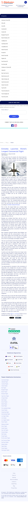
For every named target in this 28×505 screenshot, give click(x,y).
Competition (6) (5, 46)
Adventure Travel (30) (6, 20)
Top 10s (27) (4, 87)
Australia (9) (4, 29)
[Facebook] (12, 125)
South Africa (20, 359)
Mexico (9, 363)
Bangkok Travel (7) (5, 34)
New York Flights (4, 430)
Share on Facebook (6, 319)
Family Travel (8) (5, 55)
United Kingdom (19, 356)
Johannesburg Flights (5, 414)
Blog (14, 486)
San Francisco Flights (5, 440)
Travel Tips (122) (5, 96)
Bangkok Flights (4, 389)
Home (14, 473)
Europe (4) (3, 52)
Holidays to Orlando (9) (6, 67)
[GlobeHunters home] (7, 2)
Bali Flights (3, 388)
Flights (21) (4, 58)
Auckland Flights (4, 384)
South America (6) (5, 82)
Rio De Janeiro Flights (5, 438)
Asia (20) (3, 26)
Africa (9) (3, 23)
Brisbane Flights (4, 393)
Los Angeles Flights (5, 420)
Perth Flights (4, 434)
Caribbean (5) (4, 40)
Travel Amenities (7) (5, 90)
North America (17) (5, 76)
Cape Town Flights (5, 396)
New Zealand (10, 359)
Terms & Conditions (14, 479)
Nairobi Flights (4, 428)
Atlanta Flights (4, 386)
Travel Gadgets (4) (5, 93)
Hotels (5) (3, 70)
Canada (11, 366)
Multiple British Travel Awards (7, 6)
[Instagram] (15, 125)
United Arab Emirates (14, 370)
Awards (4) (4, 32)
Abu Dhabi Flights (5, 380)
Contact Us (14, 481)
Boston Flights (4, 391)
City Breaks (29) (5, 43)
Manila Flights (4, 422)
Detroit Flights (4, 404)
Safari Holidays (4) (5, 79)
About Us (14, 475)
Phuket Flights (4, 436)
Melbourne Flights (5, 424)
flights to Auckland (14, 313)
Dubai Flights (4, 406)
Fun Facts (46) (4, 64)
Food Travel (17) (5, 61)
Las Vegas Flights (5, 416)
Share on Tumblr (18, 317)
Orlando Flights (4, 432)
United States (19, 363)
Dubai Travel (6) (5, 49)
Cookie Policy (14, 483)
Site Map (14, 477)
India (19, 366)
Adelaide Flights (4, 382)
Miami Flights (4, 426)
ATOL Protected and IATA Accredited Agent (20, 6)
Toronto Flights (4, 448)
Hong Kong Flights (5, 412)
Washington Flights (5, 450)
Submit (14, 116)
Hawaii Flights (4, 410)
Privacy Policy (14, 488)
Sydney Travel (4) (5, 85)
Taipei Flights (4, 446)
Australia (9, 356)
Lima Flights (3, 418)
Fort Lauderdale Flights (6, 408)
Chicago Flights (4, 398)
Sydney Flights (4, 444)
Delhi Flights (4, 400)
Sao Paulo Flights (4, 442)
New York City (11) (5, 73)
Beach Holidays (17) (5, 37)
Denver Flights (4, 402)
